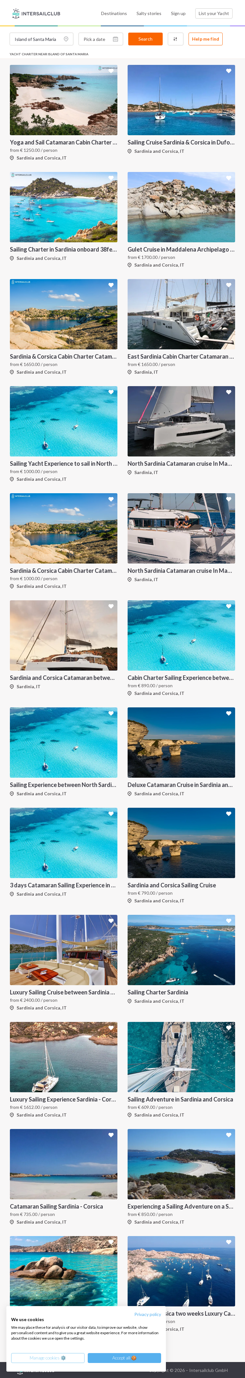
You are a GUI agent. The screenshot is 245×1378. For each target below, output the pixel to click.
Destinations (114, 13)
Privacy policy (147, 1314)
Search (145, 39)
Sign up (178, 13)
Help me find (205, 39)
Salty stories (149, 13)
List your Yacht (214, 13)
